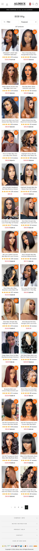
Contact (19, 535)
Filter (8, 22)
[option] (19, 10)
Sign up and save (19, 541)
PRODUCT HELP (19, 529)
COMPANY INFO (19, 517)
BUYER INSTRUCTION (19, 523)
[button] (6, 57)
